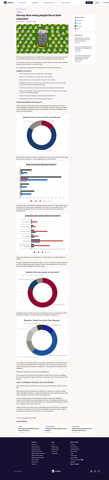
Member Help (55, 447)
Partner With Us (74, 447)
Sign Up (89, 2)
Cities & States (35, 459)
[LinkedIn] (91, 471)
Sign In (97, 2)
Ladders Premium (36, 447)
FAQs (53, 444)
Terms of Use (73, 455)
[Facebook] (95, 471)
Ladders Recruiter (36, 449)
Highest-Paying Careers (37, 455)
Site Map (72, 462)
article (21, 418)
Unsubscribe (55, 453)
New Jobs (34, 464)
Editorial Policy (74, 457)
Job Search (34, 444)
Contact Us (54, 451)
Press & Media (73, 451)
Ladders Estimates (74, 449)
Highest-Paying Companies (38, 453)
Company (72, 444)
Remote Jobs (35, 462)
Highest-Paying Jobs (37, 451)
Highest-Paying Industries (38, 457)
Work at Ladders (74, 464)
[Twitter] (99, 471)
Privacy (72, 453)
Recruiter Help (55, 449)
